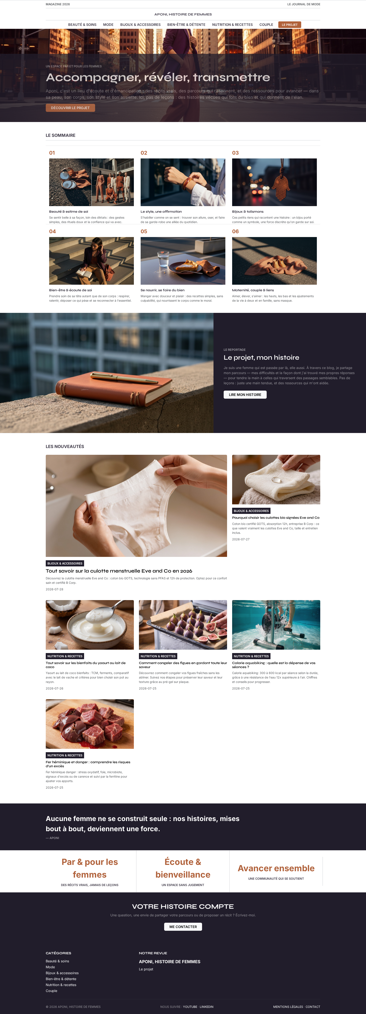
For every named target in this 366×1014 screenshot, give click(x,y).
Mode (108, 24)
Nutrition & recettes (232, 24)
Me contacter (183, 927)
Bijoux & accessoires (140, 24)
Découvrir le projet (70, 108)
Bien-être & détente (186, 24)
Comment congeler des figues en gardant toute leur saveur (183, 665)
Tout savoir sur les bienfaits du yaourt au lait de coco (86, 665)
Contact (313, 1006)
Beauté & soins (82, 24)
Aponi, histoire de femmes (183, 14)
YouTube (190, 1006)
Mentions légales (288, 1006)
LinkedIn (207, 1006)
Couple (266, 24)
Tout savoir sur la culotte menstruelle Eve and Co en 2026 (119, 571)
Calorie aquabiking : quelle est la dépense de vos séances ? (273, 665)
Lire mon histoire (245, 395)
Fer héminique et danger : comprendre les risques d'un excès (88, 764)
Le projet (290, 24)
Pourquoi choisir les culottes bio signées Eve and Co (275, 518)
